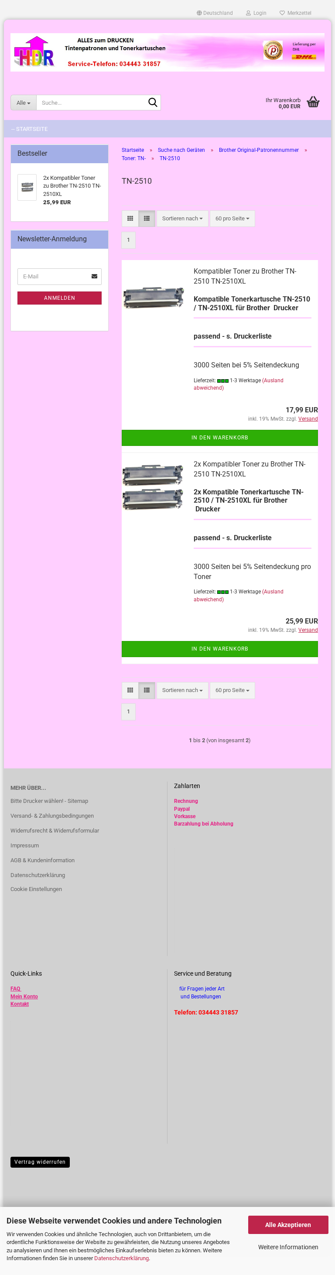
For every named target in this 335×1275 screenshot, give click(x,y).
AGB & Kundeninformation (42, 860)
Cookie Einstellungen (36, 889)
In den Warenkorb (219, 438)
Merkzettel (298, 13)
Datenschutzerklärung (121, 1258)
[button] (214, 13)
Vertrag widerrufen (40, 1162)
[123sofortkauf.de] (167, 52)
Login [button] (259, 13)
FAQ (15, 989)
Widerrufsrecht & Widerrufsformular (54, 830)
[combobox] (183, 218)
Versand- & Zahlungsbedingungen (52, 815)
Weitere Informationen (288, 1247)
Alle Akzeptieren (288, 1224)
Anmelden (59, 298)
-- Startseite (29, 129)
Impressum (24, 845)
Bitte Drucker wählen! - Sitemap (49, 801)
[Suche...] (152, 103)
